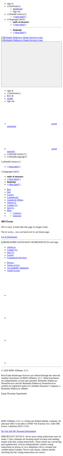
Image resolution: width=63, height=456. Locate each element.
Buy (9, 187)
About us (11, 244)
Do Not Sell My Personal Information (18, 428)
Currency (17, 210)
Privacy (10, 260)
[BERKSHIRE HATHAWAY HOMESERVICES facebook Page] (29, 292)
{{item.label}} (20, 16)
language (17, 213)
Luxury (10, 192)
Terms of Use (13, 262)
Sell (9, 189)
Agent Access (13, 268)
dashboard (17, 9)
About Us (11, 200)
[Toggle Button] (31, 61)
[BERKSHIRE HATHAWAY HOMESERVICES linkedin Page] (29, 337)
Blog (9, 208)
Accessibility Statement (18, 265)
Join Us (10, 205)
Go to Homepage (9, 234)
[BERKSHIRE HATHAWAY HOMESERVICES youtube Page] (29, 360)
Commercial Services (17, 255)
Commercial (12, 194)
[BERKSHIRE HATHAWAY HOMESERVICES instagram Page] (29, 315)
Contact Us (12, 202)
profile (10, 96)
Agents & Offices (15, 197)
